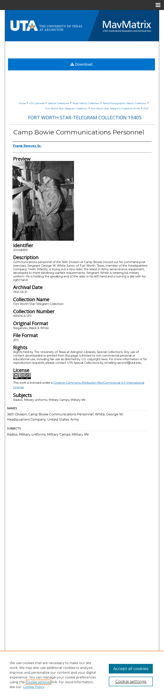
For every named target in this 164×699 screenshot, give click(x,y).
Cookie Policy (33, 687)
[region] (82, 675)
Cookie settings (38, 682)
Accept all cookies (130, 668)
